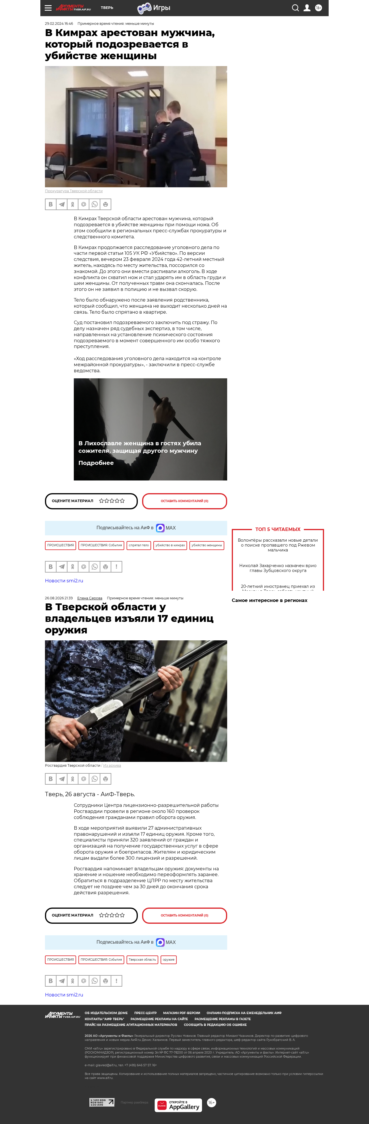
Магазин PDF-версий (181, 1013)
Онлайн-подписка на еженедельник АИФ (244, 1013)
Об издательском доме (106, 1013)
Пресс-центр (145, 1013)
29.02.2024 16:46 (59, 23)
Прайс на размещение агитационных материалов (131, 1025)
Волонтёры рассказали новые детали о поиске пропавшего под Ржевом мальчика (278, 545)
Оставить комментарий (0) (184, 501)
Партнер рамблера (134, 1102)
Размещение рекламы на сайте (159, 1019)
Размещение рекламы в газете (223, 1019)
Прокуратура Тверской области (74, 191)
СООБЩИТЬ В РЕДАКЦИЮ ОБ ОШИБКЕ (215, 1025)
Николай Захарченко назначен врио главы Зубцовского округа (278, 568)
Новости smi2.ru (64, 580)
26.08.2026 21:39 (59, 598)
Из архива (112, 765)
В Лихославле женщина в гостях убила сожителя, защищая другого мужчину (139, 447)
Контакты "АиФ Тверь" (104, 1019)
